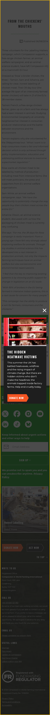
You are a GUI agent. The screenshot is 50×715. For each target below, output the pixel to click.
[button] (44, 310)
